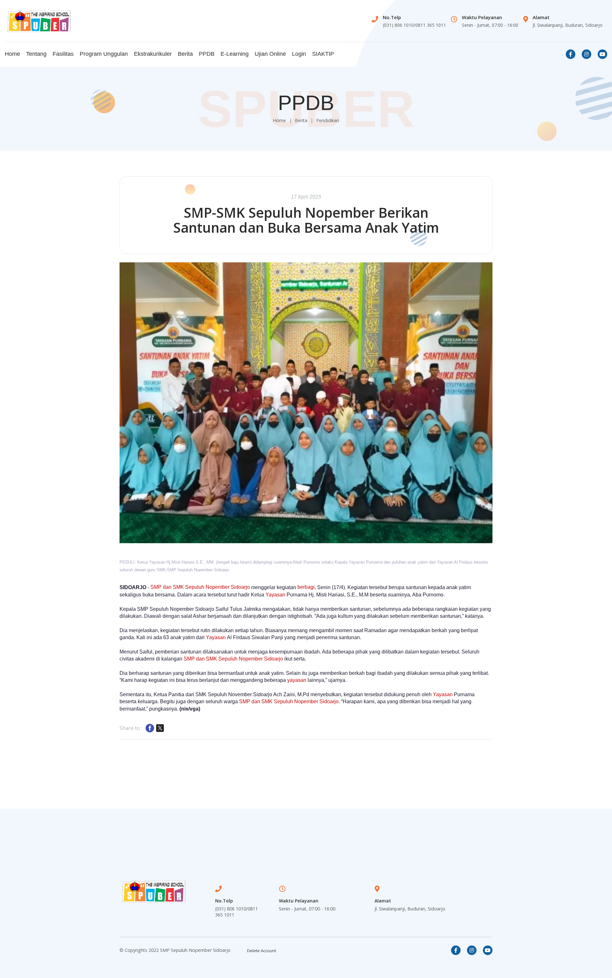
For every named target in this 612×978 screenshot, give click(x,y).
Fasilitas (63, 54)
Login (299, 54)
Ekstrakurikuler (153, 54)
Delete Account (261, 950)
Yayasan (275, 594)
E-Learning (235, 54)
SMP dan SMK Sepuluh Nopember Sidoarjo (200, 587)
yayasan (296, 680)
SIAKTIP (323, 54)
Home (12, 54)
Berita (185, 54)
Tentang (36, 54)
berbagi (306, 587)
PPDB (207, 54)
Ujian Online (270, 54)
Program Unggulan (104, 54)
